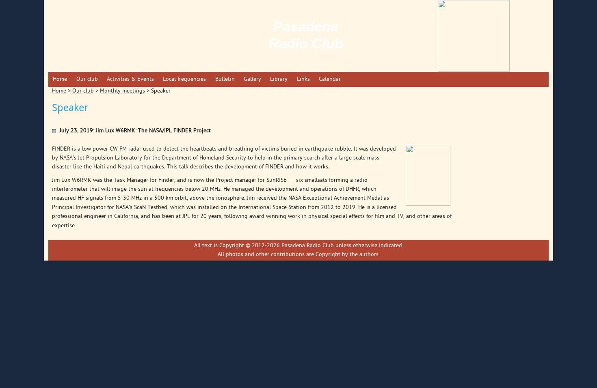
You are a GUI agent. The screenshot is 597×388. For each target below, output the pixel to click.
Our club (87, 79)
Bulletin (225, 79)
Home (60, 79)
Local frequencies (184, 79)
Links (303, 79)
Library (279, 79)
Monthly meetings (122, 91)
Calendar (330, 79)
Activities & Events (130, 79)
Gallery (252, 79)
